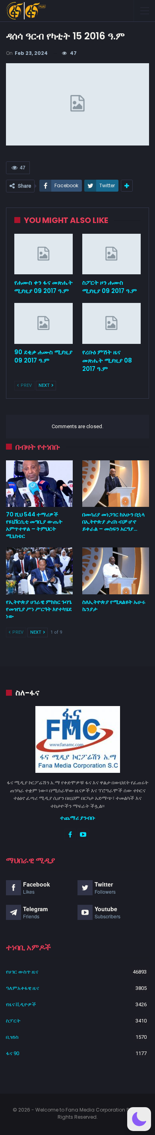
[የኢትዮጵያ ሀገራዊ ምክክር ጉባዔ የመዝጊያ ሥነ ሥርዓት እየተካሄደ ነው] (39, 570)
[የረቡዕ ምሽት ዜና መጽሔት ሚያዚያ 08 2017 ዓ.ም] (111, 323)
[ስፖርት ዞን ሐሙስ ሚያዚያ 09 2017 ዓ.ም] (111, 254)
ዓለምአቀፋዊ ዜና (22, 988)
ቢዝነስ (12, 1037)
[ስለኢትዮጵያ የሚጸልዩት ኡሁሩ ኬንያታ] (115, 570)
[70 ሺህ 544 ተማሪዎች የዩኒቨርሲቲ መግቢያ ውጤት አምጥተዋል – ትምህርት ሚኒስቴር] (39, 483)
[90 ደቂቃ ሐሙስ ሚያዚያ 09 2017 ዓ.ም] (43, 323)
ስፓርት (13, 1021)
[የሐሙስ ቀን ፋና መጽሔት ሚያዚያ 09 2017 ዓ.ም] (43, 254)
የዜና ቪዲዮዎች (21, 1004)
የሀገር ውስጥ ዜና (22, 972)
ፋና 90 (12, 1053)
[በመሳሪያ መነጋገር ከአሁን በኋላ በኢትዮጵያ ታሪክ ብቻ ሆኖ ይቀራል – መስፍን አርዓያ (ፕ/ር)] (115, 483)
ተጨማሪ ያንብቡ (77, 818)
